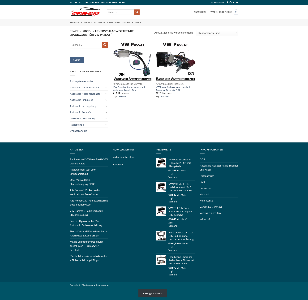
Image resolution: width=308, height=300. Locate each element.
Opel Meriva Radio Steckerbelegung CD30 (82, 181)
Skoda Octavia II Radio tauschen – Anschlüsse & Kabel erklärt (88, 233)
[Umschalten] (106, 87)
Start (74, 31)
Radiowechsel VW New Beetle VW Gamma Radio (89, 161)
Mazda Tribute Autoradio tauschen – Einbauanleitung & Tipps (89, 258)
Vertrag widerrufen (210, 212)
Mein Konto (206, 200)
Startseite (76, 22)
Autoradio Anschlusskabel (84, 87)
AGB (202, 159)
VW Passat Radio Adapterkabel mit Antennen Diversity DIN (173, 88)
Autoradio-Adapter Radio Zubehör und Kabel (219, 167)
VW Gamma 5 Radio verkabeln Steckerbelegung (86, 212)
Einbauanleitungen (118, 22)
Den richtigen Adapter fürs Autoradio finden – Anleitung (86, 223)
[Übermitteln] (137, 12)
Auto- (116, 149)
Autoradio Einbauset (81, 99)
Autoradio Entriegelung (83, 105)
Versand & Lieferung (211, 206)
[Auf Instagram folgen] (230, 2)
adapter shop (127, 156)
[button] (217, 2)
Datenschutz (207, 175)
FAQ (202, 181)
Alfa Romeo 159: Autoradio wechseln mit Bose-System (85, 192)
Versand (122, 96)
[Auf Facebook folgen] (227, 2)
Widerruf (205, 219)
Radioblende (77, 124)
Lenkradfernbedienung (82, 118)
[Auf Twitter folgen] (234, 2)
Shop (87, 22)
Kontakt (137, 22)
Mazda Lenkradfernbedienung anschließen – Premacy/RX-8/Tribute (86, 245)
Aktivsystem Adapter (81, 81)
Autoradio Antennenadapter (85, 93)
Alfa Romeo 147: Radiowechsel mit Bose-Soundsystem (89, 202)
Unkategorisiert (78, 130)
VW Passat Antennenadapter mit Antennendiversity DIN (129, 88)
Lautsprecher (127, 149)
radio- (116, 156)
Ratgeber (99, 22)
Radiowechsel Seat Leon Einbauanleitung (83, 171)
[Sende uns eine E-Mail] (237, 2)
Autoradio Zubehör (80, 112)
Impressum (206, 188)
